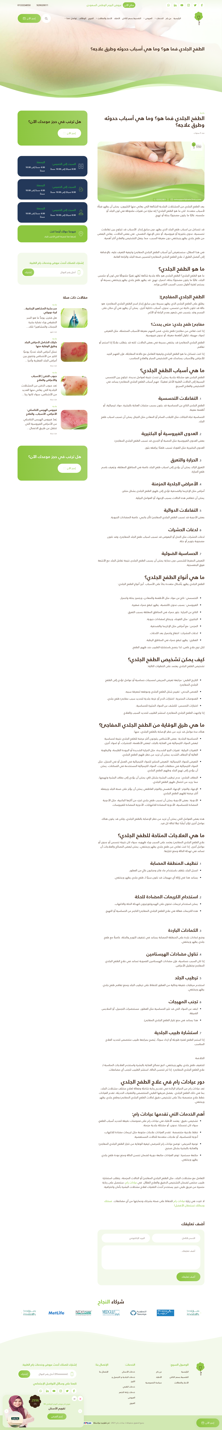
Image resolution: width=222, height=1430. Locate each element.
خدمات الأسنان (128, 1371)
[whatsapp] (168, 5)
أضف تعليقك (188, 1277)
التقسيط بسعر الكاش (131, 18)
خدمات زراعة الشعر (127, 1392)
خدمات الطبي (129, 1386)
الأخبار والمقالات (181, 1382)
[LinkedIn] (175, 5)
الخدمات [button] (159, 18)
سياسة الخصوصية (153, 1382)
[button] (6, 1411)
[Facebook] (201, 5)
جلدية (54, 304)
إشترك (28, 272)
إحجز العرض (57, 1416)
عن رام (168, 18)
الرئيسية (177, 18)
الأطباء (117, 18)
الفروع (91, 18)
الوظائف (82, 18)
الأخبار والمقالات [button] (104, 18)
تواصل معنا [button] (71, 18)
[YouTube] (181, 5)
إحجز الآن (31, 18)
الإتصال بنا (103, 1371)
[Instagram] (188, 5)
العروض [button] (148, 18)
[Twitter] (195, 5)
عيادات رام (131, 1182)
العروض (131, 1397)
